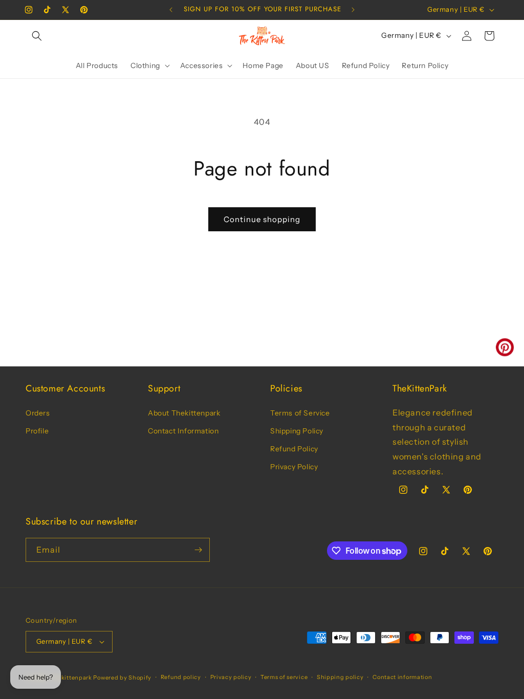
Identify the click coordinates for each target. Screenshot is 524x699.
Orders (38, 413)
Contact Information (183, 430)
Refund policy (181, 677)
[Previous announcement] (171, 9)
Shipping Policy (296, 430)
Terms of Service (300, 413)
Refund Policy (294, 448)
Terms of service (284, 677)
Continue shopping (262, 219)
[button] (37, 36)
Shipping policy (340, 677)
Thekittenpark (71, 677)
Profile (37, 430)
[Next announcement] (353, 9)
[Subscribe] (198, 550)
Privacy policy (231, 677)
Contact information (402, 677)
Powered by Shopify (122, 677)
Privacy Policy (294, 466)
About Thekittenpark (184, 413)
